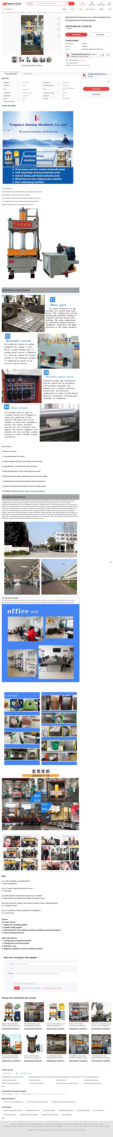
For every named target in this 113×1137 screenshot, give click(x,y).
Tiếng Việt (96, 1126)
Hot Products (13, 1124)
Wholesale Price (59, 1124)
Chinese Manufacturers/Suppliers (35, 1124)
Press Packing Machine (83, 1110)
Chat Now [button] (101, 34)
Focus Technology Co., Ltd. (44, 1130)
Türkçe (91, 1126)
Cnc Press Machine (98, 1110)
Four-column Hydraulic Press (44, 12)
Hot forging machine (34, 1080)
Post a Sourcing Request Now (52, 988)
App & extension (90, 9)
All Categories (8, 9)
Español (21, 1126)
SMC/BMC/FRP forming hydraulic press (12, 1077)
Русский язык (40, 1126)
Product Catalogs (27, 1073)
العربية (65, 1126)
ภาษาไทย (85, 1126)
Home (3, 12)
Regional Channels (77, 1124)
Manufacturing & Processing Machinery (16, 12)
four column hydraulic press (36, 1083)
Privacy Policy (82, 1130)
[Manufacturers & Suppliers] (11, 3)
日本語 (75, 1126)
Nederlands (60, 1126)
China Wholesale (49, 1124)
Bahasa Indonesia (105, 1126)
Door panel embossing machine (92, 1083)
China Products (22, 1124)
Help (80, 9)
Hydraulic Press (31, 12)
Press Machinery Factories (66, 1110)
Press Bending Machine (9, 1114)
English (15, 1126)
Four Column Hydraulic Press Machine (62, 12)
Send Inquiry (76, 34)
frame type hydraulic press (91, 1077)
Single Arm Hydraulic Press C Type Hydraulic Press (70, 1077)
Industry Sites (68, 1124)
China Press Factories (49, 1110)
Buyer (72, 9)
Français (33, 1126)
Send (17, 988)
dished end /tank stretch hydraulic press (67, 1083)
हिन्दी (80, 1126)
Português (27, 1126)
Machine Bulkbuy (67, 1114)
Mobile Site (94, 1124)
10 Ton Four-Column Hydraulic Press (13, 1102)
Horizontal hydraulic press (9, 1080)
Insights (101, 1124)
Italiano (48, 1126)
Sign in (109, 4)
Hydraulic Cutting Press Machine (29, 1114)
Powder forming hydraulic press (10, 1083)
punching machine (61, 1080)
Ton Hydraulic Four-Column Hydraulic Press (63, 1102)
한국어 (70, 1126)
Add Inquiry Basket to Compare (32, 65)
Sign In (68, 65)
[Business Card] (108, 81)
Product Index (87, 1124)
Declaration (75, 1130)
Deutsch (53, 1126)
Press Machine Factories (32, 1110)
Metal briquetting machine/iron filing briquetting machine (42, 1077)
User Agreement (66, 1130)
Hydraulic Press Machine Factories (12, 1110)
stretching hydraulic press (91, 1080)
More (3, 1118)
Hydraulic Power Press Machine (50, 1114)
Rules (110, 9)
